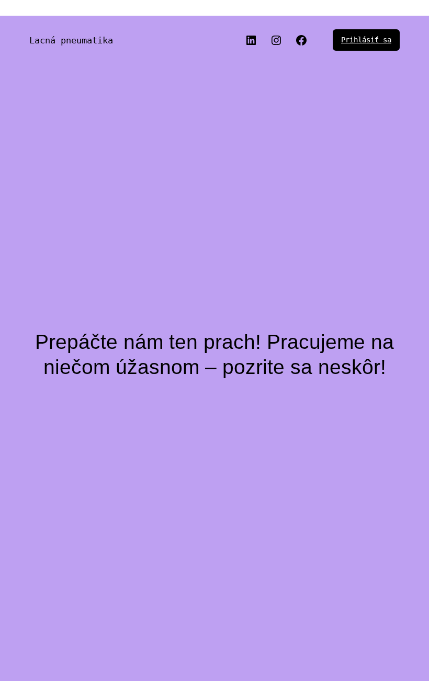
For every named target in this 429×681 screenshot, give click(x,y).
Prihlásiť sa (366, 40)
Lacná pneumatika (71, 40)
